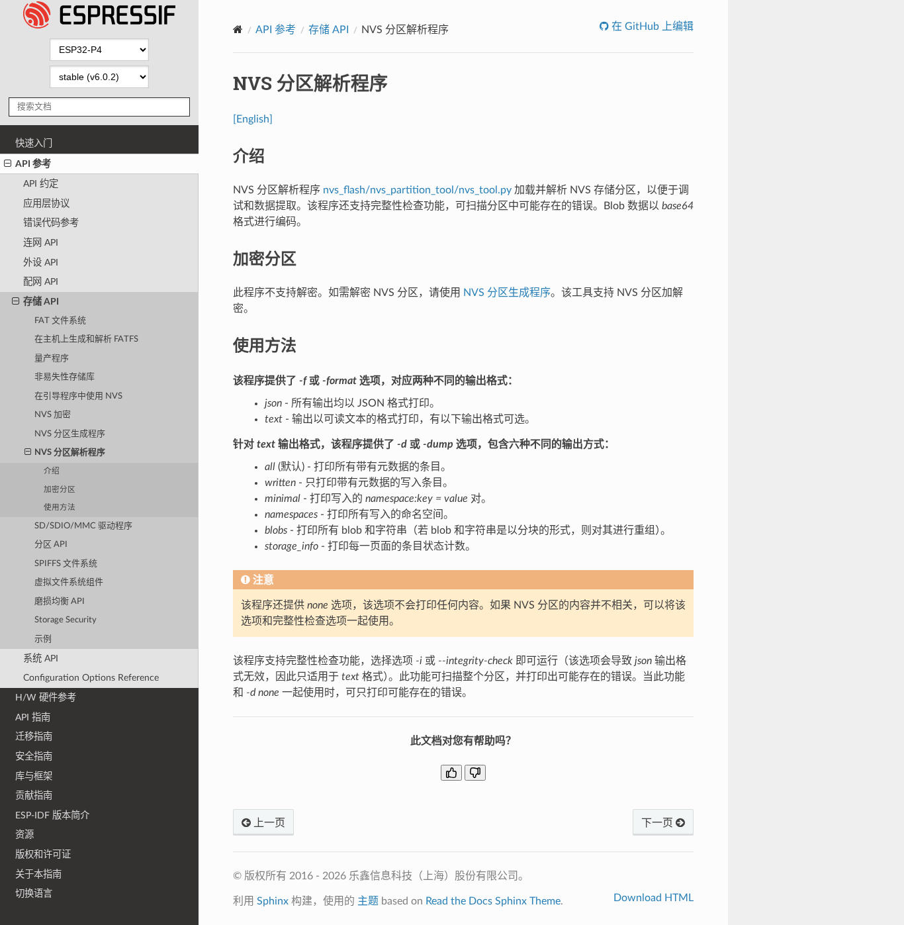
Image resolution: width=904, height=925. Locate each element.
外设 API (40, 263)
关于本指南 (38, 874)
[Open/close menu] (7, 164)
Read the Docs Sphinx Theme (493, 901)
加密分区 (59, 489)
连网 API (40, 243)
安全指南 (33, 756)
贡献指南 (33, 796)
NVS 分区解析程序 (69, 452)
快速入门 (33, 143)
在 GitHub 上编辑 (651, 26)
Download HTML (653, 898)
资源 (24, 835)
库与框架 (33, 776)
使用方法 (59, 507)
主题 (368, 901)
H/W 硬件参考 (45, 698)
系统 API (40, 658)
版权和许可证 (43, 854)
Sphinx (273, 901)
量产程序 (51, 358)
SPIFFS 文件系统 (65, 564)
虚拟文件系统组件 (68, 582)
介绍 (52, 471)
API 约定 (40, 184)
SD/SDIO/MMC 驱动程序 (83, 526)
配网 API (40, 282)
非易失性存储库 (64, 377)
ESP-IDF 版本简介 (52, 815)
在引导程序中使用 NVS (78, 396)
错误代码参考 (51, 223)
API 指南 (32, 717)
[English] (253, 119)
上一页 (268, 823)
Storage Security (65, 620)
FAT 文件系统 (60, 320)
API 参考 (33, 164)
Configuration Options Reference (91, 678)
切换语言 (33, 894)
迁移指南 (33, 737)
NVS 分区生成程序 (69, 434)
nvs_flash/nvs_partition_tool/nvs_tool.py (417, 190)
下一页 (658, 823)
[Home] (238, 29)
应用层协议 (46, 204)
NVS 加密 (52, 415)
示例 (43, 639)
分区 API (51, 544)
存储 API (41, 302)
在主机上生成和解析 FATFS (86, 339)
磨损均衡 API (59, 601)
